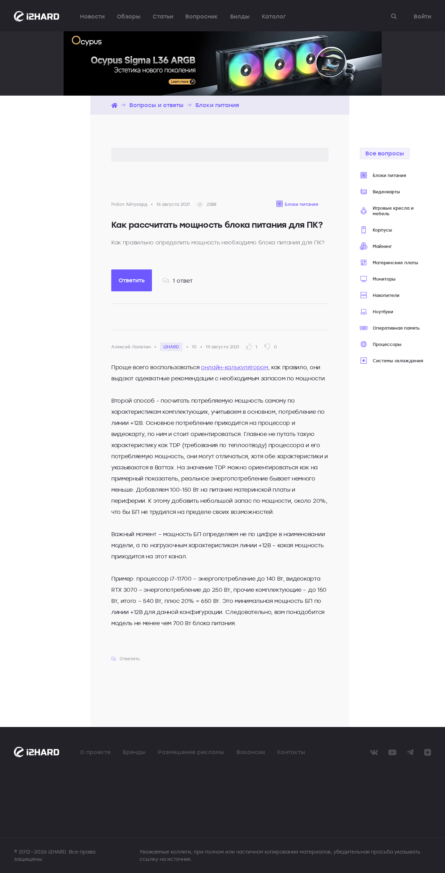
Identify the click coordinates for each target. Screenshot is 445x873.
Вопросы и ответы (156, 105)
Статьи (163, 16)
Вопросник (201, 16)
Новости (92, 16)
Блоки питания (217, 105)
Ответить (132, 280)
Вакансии (250, 752)
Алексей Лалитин (131, 346)
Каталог (274, 16)
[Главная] (114, 105)
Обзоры (128, 16)
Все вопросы (384, 153)
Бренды (134, 752)
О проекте (95, 752)
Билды (240, 16)
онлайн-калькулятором (234, 367)
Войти (422, 16)
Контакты (291, 752)
